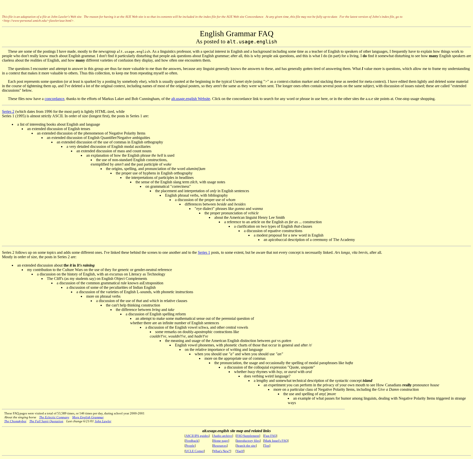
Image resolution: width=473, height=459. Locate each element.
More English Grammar (88, 417)
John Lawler (103, 421)
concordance (54, 99)
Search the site (246, 445)
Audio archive (222, 436)
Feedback (192, 440)
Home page (220, 440)
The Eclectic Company (54, 417)
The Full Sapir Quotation (46, 421)
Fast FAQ (270, 436)
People (190, 445)
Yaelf (239, 451)
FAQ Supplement (247, 436)
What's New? (221, 451)
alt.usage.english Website (190, 99)
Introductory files (248, 440)
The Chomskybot (15, 421)
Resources (220, 445)
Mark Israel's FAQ (275, 440)
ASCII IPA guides (197, 436)
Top (266, 445)
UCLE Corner (195, 451)
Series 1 (204, 252)
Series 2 (8, 111)
